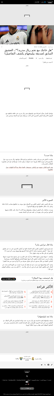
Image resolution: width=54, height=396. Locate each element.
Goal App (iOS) (12, 380)
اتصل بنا (49, 380)
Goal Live (5, 380)
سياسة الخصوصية (35, 380)
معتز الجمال (50, 46)
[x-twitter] (27, 376)
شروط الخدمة (43, 380)
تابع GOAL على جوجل (7, 279)
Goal (39, 394)
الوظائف (28, 380)
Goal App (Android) (21, 380)
